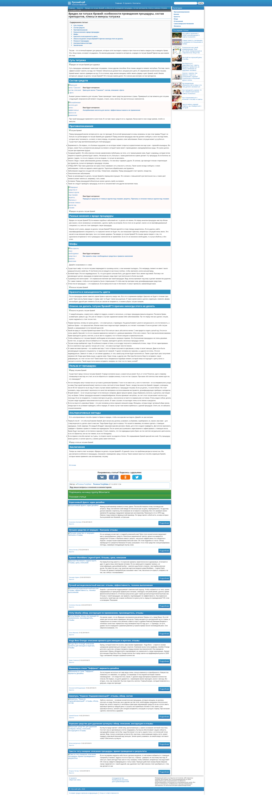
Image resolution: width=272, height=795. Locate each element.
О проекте (127, 3)
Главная (118, 3)
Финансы (177, 26)
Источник (72, 465)
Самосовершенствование (184, 24)
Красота (71, 524)
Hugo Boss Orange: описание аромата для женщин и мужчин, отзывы (104, 640)
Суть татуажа (78, 25)
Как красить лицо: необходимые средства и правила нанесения (108, 256)
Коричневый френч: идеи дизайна (86, 502)
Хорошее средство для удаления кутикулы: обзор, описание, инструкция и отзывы (111, 723)
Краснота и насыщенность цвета (86, 36)
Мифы (76, 34)
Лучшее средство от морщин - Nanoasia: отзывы (93, 530)
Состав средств (79, 28)
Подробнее (164, 523)
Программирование (181, 12)
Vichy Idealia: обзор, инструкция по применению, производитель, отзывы (106, 613)
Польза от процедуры (81, 41)
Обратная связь (75, 780)
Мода (176, 19)
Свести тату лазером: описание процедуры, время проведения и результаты (108, 751)
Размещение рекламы (120, 780)
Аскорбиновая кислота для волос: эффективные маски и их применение (111, 110)
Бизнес (176, 14)
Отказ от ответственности (109, 793)
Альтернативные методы (83, 43)
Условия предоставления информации (83, 793)
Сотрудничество (118, 778)
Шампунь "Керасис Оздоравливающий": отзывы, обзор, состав (101, 696)
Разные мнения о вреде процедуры (86, 32)
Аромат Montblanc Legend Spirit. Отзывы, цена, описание (97, 557)
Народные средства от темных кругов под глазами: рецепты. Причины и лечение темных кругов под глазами (126, 199)
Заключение (78, 45)
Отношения (178, 21)
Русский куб (78, 2)
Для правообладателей (120, 781)
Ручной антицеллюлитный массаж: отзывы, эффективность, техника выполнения (111, 585)
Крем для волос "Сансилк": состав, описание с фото (103, 90)
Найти (200, 3)
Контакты (137, 3)
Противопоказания (80, 30)
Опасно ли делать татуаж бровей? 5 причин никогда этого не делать (98, 39)
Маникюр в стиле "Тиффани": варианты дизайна (94, 668)
